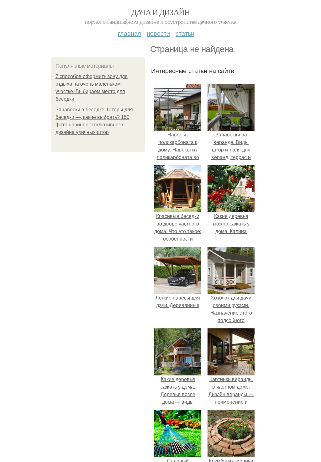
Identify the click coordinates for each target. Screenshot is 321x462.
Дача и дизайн (160, 12)
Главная (129, 33)
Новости (158, 33)
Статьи (185, 33)
